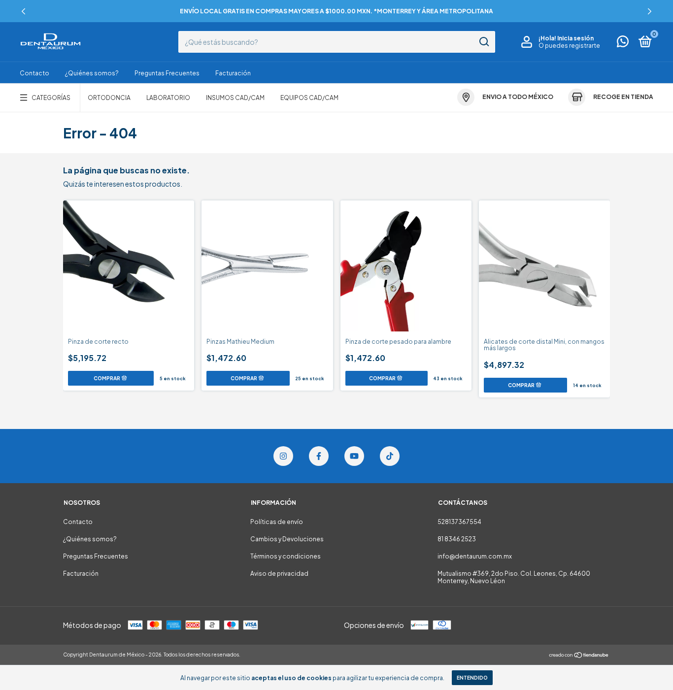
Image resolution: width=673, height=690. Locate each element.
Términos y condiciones (285, 556)
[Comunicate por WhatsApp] (623, 43)
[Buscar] (483, 42)
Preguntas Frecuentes (167, 73)
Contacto (34, 73)
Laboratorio (168, 97)
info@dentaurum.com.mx (474, 556)
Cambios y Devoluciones (287, 539)
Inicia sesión (575, 38)
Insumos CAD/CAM (235, 97)
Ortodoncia (109, 97)
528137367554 (459, 522)
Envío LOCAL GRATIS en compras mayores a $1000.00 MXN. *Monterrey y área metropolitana (336, 11)
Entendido (472, 678)
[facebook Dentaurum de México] (319, 456)
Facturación (233, 73)
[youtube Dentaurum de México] (354, 456)
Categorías (51, 97)
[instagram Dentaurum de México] (283, 456)
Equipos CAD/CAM (309, 97)
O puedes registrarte (569, 45)
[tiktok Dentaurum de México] (390, 456)
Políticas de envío (276, 522)
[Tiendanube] (579, 655)
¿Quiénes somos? (92, 73)
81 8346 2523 (456, 539)
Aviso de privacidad (279, 573)
